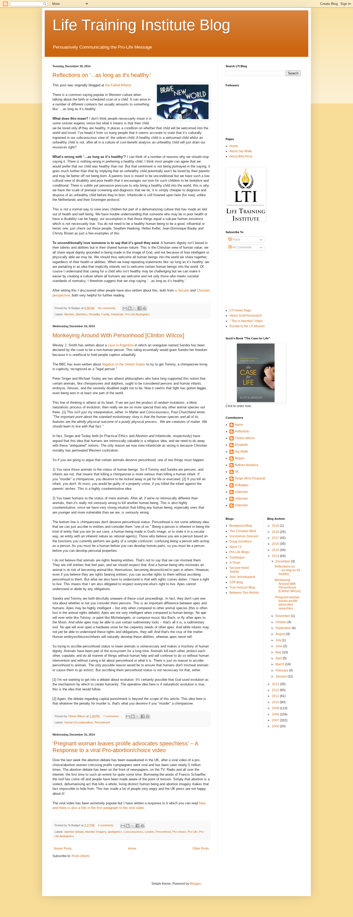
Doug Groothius (240, 541)
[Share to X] (134, 308)
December (283, 561)
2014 (276, 556)
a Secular (182, 290)
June (279, 646)
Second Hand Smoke (239, 569)
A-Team (234, 562)
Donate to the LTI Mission (247, 326)
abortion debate (74, 831)
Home (132, 848)
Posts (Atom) (80, 856)
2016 (276, 544)
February (282, 670)
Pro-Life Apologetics (137, 314)
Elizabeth (241, 445)
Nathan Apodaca (246, 465)
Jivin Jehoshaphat (242, 577)
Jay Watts (241, 451)
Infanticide (117, 314)
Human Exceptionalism (78, 722)
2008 (276, 714)
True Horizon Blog (242, 587)
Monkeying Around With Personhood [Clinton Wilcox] (118, 335)
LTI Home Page (240, 310)
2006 (276, 726)
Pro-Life (192, 831)
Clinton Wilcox (245, 438)
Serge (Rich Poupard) (250, 478)
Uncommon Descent (243, 536)
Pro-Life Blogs (239, 552)
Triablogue (237, 557)
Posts (236, 239)
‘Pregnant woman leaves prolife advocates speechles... (287, 602)
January (281, 676)
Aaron (239, 424)
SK (237, 471)
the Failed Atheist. (118, 85)
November (283, 616)
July (278, 640)
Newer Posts (63, 848)
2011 (276, 696)
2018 (276, 532)
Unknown (241, 492)
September (283, 628)
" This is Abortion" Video (246, 321)
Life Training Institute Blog (141, 25)
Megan (239, 458)
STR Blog (236, 582)
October (281, 622)
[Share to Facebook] (139, 308)
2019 (276, 526)
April (279, 658)
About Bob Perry (240, 156)
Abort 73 (235, 547)
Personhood (102, 722)
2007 (276, 720)
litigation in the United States (123, 364)
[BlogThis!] (129, 308)
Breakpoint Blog (240, 526)
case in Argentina (121, 345)
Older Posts (201, 848)
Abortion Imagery (95, 831)
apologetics (115, 831)
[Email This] (124, 308)
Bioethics (81, 314)
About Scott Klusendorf (245, 315)
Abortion (69, 314)
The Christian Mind (242, 531)
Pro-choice (179, 831)
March (280, 664)
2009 (276, 708)
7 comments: (111, 716)
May (278, 652)
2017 (276, 538)
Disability (94, 314)
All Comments (242, 247)
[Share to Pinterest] (144, 308)
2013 (276, 684)
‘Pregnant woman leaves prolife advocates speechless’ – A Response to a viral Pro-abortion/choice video (125, 746)
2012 (276, 690)
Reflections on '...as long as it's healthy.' (101, 75)
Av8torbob (242, 431)
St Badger (242, 485)
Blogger (195, 883)
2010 (276, 702)
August (280, 634)
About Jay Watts (240, 151)
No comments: (107, 308)
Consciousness (133, 831)
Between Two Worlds (244, 592)
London (149, 831)
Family (105, 314)
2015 (276, 550)
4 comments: (106, 825)
